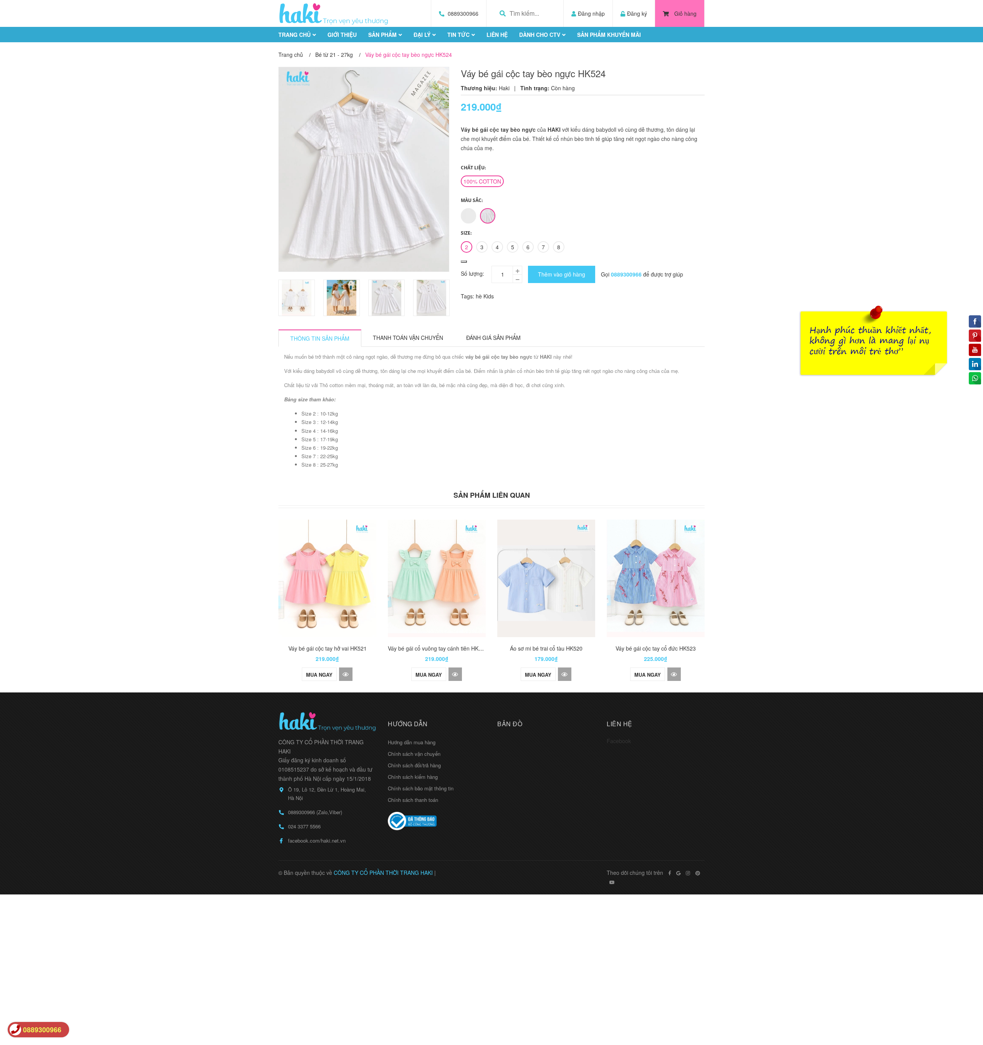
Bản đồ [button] (509, 723)
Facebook (619, 741)
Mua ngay (319, 674)
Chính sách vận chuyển (414, 753)
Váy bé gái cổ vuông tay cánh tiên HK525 (438, 648)
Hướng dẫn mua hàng (411, 742)
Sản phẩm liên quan (491, 495)
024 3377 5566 (304, 826)
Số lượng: (472, 273)
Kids (488, 296)
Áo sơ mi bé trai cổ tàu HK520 (546, 648)
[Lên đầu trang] (962, 1007)
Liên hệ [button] (619, 723)
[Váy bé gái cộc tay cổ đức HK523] (656, 578)
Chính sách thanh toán (413, 799)
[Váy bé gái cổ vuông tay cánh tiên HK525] (437, 578)
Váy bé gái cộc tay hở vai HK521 (327, 648)
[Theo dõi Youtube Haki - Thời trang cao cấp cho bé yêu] (612, 882)
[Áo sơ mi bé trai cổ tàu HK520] (546, 578)
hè (479, 296)
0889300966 (463, 13)
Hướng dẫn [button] (408, 723)
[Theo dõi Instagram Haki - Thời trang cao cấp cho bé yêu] (688, 873)
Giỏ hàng (685, 13)
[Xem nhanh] (345, 674)
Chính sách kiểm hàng (413, 776)
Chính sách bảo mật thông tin (420, 788)
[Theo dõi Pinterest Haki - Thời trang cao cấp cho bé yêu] (697, 873)
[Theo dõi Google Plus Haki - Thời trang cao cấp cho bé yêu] (678, 873)
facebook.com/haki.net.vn (317, 840)
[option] (297, 298)
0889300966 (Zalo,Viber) (315, 812)
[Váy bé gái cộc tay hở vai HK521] (327, 578)
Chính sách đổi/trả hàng (414, 765)
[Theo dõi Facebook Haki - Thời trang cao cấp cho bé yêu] (670, 873)
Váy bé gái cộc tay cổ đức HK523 (656, 648)
